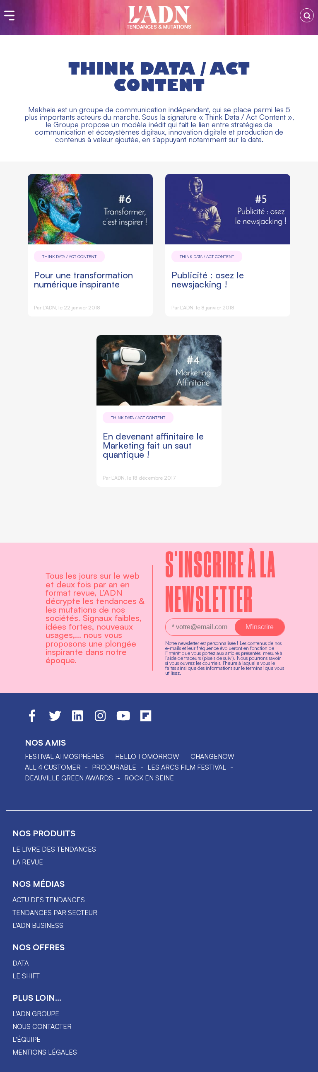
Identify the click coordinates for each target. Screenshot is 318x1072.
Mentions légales (44, 1052)
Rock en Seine (149, 778)
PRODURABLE (114, 767)
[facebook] (32, 719)
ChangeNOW (212, 756)
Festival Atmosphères (64, 756)
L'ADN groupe (35, 1013)
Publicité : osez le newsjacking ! (207, 279)
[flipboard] (145, 719)
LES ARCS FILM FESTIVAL (186, 767)
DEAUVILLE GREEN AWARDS (69, 778)
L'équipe (26, 1039)
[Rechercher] (307, 15)
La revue (27, 862)
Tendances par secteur (54, 912)
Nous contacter (42, 1026)
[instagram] (100, 719)
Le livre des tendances (54, 849)
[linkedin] (77, 719)
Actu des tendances (48, 900)
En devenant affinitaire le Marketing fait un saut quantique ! (153, 445)
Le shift (26, 976)
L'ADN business (37, 925)
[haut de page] (303, 1061)
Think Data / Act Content (69, 256)
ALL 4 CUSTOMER (53, 767)
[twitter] (55, 719)
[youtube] (123, 719)
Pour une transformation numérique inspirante (83, 279)
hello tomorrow (147, 756)
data (20, 963)
